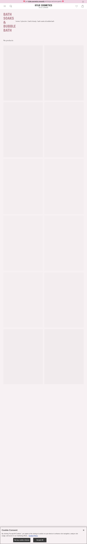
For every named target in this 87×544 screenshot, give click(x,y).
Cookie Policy (33, 536)
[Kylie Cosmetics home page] (43, 6)
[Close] (83, 530)
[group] (43, 1)
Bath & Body (32, 21)
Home (18, 21)
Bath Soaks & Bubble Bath (46, 21)
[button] (4, 6)
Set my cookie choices (21, 540)
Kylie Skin (24, 21)
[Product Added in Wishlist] (76, 6)
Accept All (39, 540)
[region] (43, 535)
